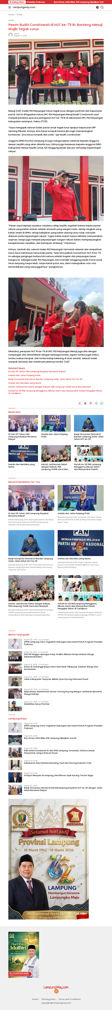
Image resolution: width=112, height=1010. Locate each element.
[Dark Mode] (97, 7)
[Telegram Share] (96, 403)
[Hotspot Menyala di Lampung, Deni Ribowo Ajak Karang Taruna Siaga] (15, 777)
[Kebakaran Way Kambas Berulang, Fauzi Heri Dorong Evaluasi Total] (15, 765)
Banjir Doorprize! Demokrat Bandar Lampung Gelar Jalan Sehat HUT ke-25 (45, 379)
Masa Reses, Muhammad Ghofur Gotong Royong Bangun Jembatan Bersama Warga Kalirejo (63, 692)
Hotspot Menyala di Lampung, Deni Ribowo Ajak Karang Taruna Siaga (58, 775)
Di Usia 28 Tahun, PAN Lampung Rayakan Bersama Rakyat (37, 371)
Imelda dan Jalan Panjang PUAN (24, 375)
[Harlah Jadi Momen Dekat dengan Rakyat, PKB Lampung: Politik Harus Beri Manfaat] (56, 453)
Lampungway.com (24, 7)
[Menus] (10, 7)
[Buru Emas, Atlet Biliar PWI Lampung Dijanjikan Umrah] (15, 740)
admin (16, 34)
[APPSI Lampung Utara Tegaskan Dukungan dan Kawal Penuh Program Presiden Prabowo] (15, 644)
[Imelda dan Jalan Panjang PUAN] (56, 423)
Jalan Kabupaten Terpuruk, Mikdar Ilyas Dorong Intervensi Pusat (56, 679)
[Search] (102, 7)
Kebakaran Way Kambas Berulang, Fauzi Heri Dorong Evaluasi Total (57, 763)
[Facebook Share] (80, 403)
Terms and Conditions (69, 999)
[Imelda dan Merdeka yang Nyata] (23, 453)
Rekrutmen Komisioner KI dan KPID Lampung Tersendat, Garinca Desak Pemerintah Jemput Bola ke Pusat (59, 751)
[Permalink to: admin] (10, 34)
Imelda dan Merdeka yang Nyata (24, 383)
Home (35, 999)
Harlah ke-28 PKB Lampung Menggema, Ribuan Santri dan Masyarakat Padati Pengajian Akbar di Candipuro (55, 392)
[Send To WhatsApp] (102, 403)
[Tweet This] (85, 403)
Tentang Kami (48, 999)
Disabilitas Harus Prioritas (36, 704)
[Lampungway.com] (56, 987)
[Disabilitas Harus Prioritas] (15, 706)
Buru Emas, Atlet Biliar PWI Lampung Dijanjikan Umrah (43, 2)
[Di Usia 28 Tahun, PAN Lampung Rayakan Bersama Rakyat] (23, 423)
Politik (11, 20)
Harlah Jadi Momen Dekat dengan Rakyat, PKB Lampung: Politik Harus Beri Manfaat (49, 387)
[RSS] (56, 991)
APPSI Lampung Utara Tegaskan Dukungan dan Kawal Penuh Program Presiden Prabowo (63, 643)
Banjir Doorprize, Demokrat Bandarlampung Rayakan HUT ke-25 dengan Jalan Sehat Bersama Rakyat (63, 789)
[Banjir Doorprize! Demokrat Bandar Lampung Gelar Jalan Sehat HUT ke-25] (89, 423)
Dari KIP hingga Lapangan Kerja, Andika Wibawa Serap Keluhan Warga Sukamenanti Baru (59, 655)
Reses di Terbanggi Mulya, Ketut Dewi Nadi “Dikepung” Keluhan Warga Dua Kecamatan (61, 668)
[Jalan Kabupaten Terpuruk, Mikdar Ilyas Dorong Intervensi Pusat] (15, 681)
